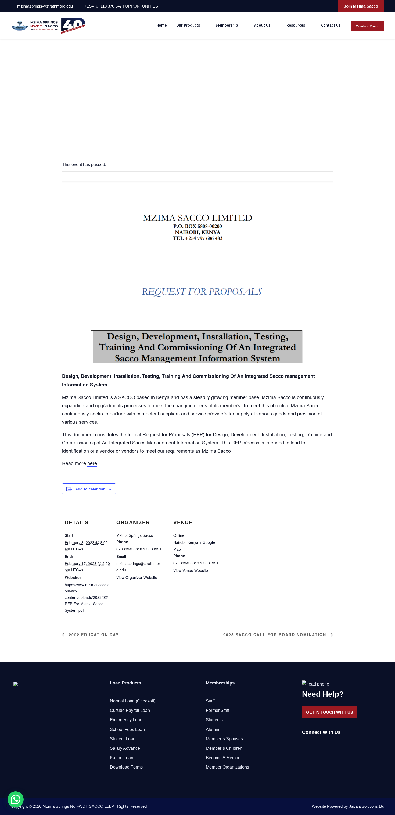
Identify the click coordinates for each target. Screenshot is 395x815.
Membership (227, 25)
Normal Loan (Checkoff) (132, 701)
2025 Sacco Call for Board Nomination (275, 634)
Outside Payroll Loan (130, 710)
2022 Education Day (93, 634)
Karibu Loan (121, 757)
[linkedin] (315, 6)
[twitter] (322, 6)
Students (214, 720)
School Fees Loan (127, 729)
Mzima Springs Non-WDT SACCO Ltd (76, 806)
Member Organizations (227, 767)
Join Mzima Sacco (361, 6)
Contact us (330, 25)
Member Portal (368, 26)
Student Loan (122, 739)
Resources (295, 25)
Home (161, 25)
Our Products (188, 25)
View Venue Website (190, 570)
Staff (210, 701)
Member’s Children (224, 748)
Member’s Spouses (224, 739)
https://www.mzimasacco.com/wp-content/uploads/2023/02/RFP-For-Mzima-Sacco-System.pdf (87, 597)
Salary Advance (125, 748)
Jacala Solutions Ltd (366, 806)
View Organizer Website (136, 577)
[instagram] (330, 6)
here (92, 462)
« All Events (21, 76)
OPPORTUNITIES (141, 6)
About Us (262, 25)
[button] (16, 799)
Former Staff (217, 710)
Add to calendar (90, 489)
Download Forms (126, 767)
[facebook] (308, 6)
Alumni (212, 729)
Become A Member (224, 757)
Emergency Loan (126, 720)
